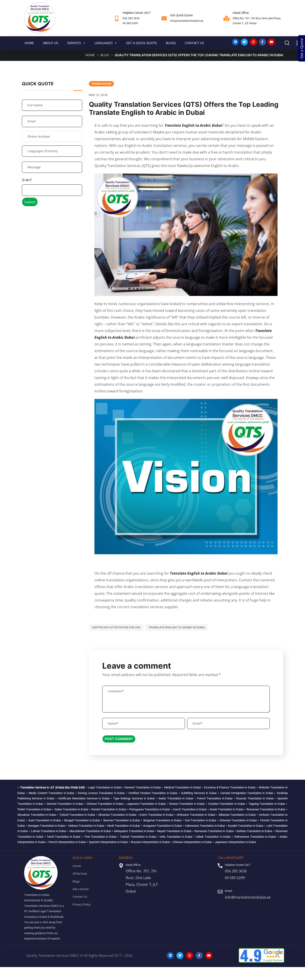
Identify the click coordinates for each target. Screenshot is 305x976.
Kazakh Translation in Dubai (245, 825)
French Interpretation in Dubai (67, 842)
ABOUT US (50, 43)
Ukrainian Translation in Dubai (117, 814)
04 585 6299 (130, 23)
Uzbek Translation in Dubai (213, 836)
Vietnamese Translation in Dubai (255, 836)
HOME (29, 43)
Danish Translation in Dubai (108, 809)
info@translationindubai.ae (186, 20)
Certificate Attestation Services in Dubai (83, 798)
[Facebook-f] (262, 42)
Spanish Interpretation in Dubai (108, 842)
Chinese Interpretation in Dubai (192, 842)
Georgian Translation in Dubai (46, 825)
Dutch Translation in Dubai (156, 814)
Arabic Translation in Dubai (175, 798)
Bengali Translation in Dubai (82, 820)
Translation (101, 83)
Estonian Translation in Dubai (238, 820)
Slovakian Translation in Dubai (36, 814)
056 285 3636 (131, 18)
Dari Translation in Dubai (200, 820)
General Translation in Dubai (143, 787)
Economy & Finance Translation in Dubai (229, 787)
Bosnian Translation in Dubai (121, 820)
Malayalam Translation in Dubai (134, 831)
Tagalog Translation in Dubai (267, 803)
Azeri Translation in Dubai (44, 820)
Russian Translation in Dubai (254, 798)
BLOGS (171, 43)
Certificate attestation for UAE (116, 627)
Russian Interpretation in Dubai (150, 842)
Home (90, 55)
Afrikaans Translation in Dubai (196, 814)
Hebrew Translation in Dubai (86, 825)
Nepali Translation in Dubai (174, 831)
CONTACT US (194, 43)
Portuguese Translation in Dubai (149, 809)
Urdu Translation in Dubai (176, 836)
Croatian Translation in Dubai (226, 803)
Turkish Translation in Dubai (77, 814)
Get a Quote (301, 48)
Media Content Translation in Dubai (51, 793)
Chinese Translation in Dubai (105, 803)
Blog (104, 55)
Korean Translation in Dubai (187, 803)
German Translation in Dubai (65, 803)
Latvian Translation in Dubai (48, 831)
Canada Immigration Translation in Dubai (246, 793)
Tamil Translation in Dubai (63, 836)
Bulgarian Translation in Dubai (162, 820)
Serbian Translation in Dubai (254, 831)
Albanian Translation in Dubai (237, 814)
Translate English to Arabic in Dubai (176, 627)
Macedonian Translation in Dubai (90, 831)
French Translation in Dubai (214, 798)
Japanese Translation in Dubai (146, 803)
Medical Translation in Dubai (182, 787)
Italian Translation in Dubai (71, 809)
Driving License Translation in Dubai (101, 793)
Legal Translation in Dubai (104, 787)
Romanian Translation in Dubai (266, 809)
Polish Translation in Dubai (34, 809)
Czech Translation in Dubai (190, 809)
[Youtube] (271, 42)
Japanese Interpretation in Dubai (235, 842)
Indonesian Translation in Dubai (205, 825)
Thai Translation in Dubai (100, 836)
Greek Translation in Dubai (226, 809)
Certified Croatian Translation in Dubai (152, 793)
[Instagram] (253, 42)
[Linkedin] (235, 42)
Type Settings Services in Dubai (134, 798)
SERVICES (74, 43)
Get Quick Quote (181, 15)
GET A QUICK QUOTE (141, 43)
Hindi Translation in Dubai (123, 825)
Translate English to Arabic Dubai (193, 125)
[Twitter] (244, 42)
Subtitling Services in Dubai (199, 793)
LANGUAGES (103, 43)
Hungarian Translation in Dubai (162, 825)
